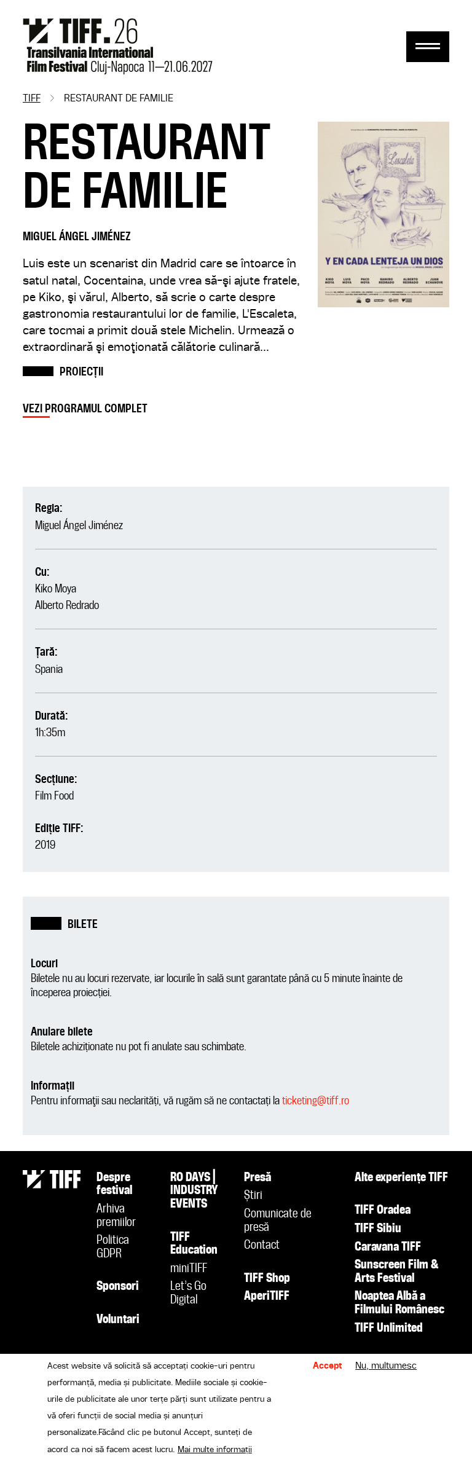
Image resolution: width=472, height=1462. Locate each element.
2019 (45, 845)
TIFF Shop (267, 1278)
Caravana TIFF (388, 1247)
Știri (253, 1195)
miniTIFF (188, 1269)
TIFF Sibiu (378, 1229)
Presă (257, 1178)
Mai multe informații (215, 1449)
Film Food (54, 796)
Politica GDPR (112, 1247)
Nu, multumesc (386, 1366)
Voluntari (118, 1320)
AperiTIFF (266, 1296)
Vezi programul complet (85, 409)
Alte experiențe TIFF (401, 1178)
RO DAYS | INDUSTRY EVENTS (194, 1191)
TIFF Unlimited (389, 1328)
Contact (262, 1245)
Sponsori (117, 1286)
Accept (327, 1366)
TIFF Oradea (383, 1210)
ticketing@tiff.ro (315, 1101)
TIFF (32, 99)
